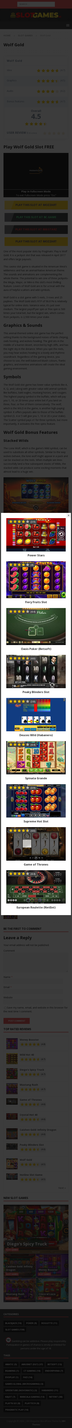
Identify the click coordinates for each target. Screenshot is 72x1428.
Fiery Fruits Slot (36, 602)
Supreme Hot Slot (36, 821)
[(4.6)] (36, 686)
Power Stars (36, 555)
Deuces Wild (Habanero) (36, 735)
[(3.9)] (36, 549)
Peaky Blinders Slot (36, 692)
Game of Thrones (36, 864)
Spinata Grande (36, 778)
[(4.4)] (36, 643)
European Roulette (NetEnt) (36, 907)
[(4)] (36, 596)
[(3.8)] (36, 729)
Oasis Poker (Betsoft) (36, 649)
